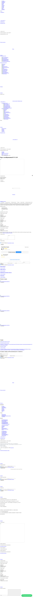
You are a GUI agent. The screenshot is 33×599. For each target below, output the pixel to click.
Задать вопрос (22, 202)
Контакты (3, 9)
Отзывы (3, 6)
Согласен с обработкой (7, 357)
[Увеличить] (12, 174)
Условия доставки (13, 202)
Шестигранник (4, 435)
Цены (2, 4)
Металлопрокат (4, 128)
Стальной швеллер (4, 431)
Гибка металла (4, 415)
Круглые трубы (4, 421)
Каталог (1, 55)
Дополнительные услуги (29, 202)
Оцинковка (3, 416)
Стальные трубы (4, 432)
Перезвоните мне (2, 23)
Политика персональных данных (4, 450)
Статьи (3, 7)
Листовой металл (4, 428)
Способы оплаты (7, 202)
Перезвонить (2, 480)
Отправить (2, 244)
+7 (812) (2, 20)
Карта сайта (12, 447)
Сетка (3, 429)
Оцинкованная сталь (5, 419)
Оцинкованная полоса (5, 422)
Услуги (3, 129)
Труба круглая (4, 433)
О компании (3, 1)
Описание (2, 202)
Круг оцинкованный (5, 420)
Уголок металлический (5, 434)
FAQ (2, 8)
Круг (2, 427)
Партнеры (3, 2)
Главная (3, 406)
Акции (3, 130)
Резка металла (4, 414)
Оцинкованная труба (5, 423)
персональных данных (11, 357)
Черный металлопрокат (5, 108)
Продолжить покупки (3, 546)
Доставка (3, 5)
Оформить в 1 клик (3, 201)
